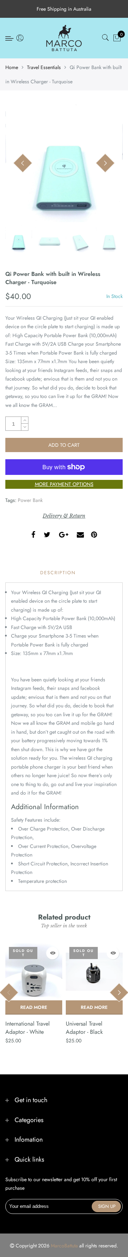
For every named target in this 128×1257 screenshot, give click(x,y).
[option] (64, 163)
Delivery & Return (64, 516)
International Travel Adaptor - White (27, 1028)
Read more (33, 1007)
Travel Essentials (44, 67)
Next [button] (105, 163)
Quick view (52, 953)
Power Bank (30, 500)
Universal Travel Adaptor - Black (84, 1028)
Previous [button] (22, 163)
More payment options (64, 484)
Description (58, 572)
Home (11, 67)
